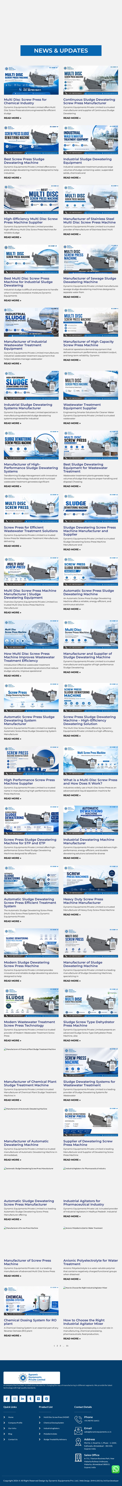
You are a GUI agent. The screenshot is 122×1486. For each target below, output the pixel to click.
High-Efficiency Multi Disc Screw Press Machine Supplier (31, 220)
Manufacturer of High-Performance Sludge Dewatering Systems (31, 467)
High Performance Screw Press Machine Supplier (29, 781)
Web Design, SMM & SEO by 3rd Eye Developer (99, 1480)
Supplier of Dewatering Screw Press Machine (87, 1143)
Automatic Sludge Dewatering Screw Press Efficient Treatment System (30, 902)
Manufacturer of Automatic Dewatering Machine (26, 1143)
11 (67, 1345)
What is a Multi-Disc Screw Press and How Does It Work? (90, 781)
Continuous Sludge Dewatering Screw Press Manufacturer (89, 101)
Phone (88, 1417)
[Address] (78, 1442)
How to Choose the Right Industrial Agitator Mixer (84, 1322)
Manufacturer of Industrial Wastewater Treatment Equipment (25, 345)
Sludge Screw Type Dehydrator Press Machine (88, 1023)
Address (89, 1439)
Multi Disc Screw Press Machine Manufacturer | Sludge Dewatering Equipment (30, 594)
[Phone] (78, 1420)
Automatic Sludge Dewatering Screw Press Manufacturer (29, 1202)
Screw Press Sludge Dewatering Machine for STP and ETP (30, 841)
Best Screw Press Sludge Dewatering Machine (24, 161)
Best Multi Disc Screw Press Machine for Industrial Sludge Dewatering (28, 281)
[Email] (78, 1431)
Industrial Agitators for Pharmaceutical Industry (83, 1202)
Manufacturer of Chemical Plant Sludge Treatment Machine (30, 1083)
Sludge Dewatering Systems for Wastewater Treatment (89, 1083)
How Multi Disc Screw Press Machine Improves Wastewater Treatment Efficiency (29, 657)
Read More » (12, 117)
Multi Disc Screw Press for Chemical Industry (25, 101)
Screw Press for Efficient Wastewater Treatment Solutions (31, 529)
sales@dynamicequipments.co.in (97, 1432)
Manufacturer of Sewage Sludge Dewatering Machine (89, 280)
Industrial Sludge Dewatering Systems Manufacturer (28, 406)
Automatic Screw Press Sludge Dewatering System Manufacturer (29, 720)
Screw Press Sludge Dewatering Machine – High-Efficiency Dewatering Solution (89, 720)
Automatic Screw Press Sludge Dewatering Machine (88, 592)
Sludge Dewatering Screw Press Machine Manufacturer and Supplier (89, 531)
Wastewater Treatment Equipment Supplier (82, 406)
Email (88, 1428)
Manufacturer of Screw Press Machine (27, 1262)
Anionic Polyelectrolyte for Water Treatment (90, 1262)
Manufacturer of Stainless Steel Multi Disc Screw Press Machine (89, 220)
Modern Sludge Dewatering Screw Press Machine (26, 964)
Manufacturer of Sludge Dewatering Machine (82, 964)
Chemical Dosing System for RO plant (30, 1322)
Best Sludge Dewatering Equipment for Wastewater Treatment (85, 467)
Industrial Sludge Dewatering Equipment (87, 161)
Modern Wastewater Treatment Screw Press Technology (29, 1023)
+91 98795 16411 (91, 1420)
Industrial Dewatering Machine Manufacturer (88, 841)
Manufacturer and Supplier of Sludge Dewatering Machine (87, 655)
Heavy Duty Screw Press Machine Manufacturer (83, 901)
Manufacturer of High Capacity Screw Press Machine (88, 343)
